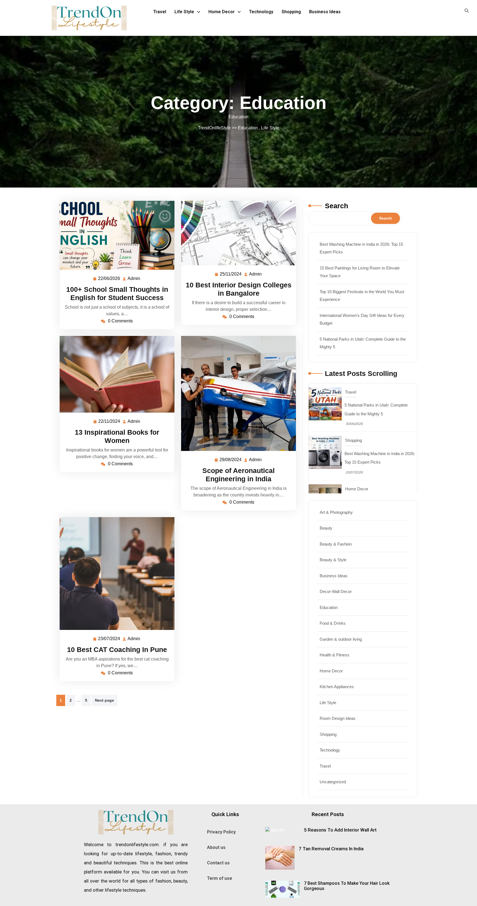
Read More (114, 235)
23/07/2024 (109, 638)
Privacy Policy (221, 832)
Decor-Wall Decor (336, 591)
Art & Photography (336, 512)
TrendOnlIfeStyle (214, 127)
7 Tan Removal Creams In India (331, 848)
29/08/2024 (230, 459)
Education (248, 127)
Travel (159, 11)
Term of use (219, 878)
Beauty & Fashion (336, 544)
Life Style (184, 11)
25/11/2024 (231, 273)
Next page (104, 700)
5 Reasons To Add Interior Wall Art (340, 830)
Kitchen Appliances (337, 686)
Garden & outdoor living (341, 639)
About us (216, 847)
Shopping (291, 11)
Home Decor (221, 11)
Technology (261, 11)
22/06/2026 (109, 278)
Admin (134, 278)
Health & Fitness (334, 655)
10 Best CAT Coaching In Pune (117, 649)
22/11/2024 (109, 421)
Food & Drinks (333, 623)
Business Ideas (325, 11)
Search (336, 206)
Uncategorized (333, 781)
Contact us (218, 862)
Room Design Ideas (338, 718)
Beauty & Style (333, 559)
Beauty (326, 528)
